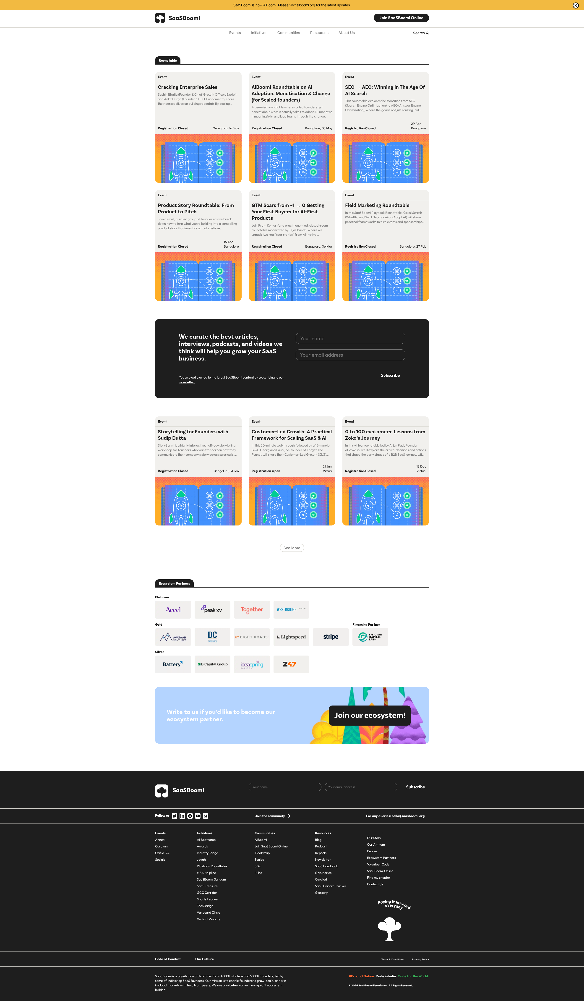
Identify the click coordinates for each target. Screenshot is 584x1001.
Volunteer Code (378, 864)
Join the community (270, 816)
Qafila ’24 (162, 853)
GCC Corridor (207, 893)
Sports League (207, 899)
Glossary (321, 893)
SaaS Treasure (207, 886)
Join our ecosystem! (369, 715)
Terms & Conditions (392, 959)
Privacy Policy (420, 959)
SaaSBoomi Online (380, 871)
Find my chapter (378, 878)
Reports (320, 853)
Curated (321, 879)
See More (292, 548)
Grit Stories (323, 873)
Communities (288, 32)
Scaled (259, 859)
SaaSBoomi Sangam (211, 879)
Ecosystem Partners (381, 858)
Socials (160, 859)
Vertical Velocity (208, 919)
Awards (202, 846)
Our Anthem (376, 844)
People (372, 851)
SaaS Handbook (326, 866)
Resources (319, 32)
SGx (258, 866)
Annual (160, 840)
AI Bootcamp (206, 840)
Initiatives (259, 32)
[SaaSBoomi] (177, 18)
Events (235, 32)
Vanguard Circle (208, 912)
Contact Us (375, 884)
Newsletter (323, 859)
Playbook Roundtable (212, 866)
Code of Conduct (168, 959)
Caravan (161, 846)
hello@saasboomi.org (408, 816)
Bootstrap (262, 853)
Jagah (201, 859)
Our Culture (204, 959)
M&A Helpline (206, 873)
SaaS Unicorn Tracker (330, 886)
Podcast (321, 846)
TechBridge (205, 906)
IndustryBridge (207, 853)
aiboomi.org (306, 5)
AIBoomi (261, 840)
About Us (347, 32)
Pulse (258, 873)
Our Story (374, 838)
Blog (318, 840)
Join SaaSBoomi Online (401, 17)
